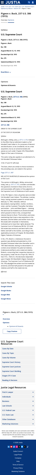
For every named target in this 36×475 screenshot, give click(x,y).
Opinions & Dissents (8, 85)
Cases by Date (7, 348)
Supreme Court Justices (11, 367)
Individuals (6, 397)
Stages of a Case (9, 376)
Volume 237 (17, 8)
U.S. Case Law (16, 6)
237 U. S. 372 (23, 140)
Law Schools (7, 406)
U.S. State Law (7, 415)
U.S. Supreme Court (28, 6)
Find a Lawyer (7, 392)
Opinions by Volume (7, 8)
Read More (5, 72)
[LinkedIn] (9, 447)
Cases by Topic (8, 353)
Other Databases (9, 419)
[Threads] (19, 447)
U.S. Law (8, 6)
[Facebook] (14, 447)
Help (18, 461)
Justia (2, 6)
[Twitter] (25, 447)
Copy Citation (12, 331)
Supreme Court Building (11, 371)
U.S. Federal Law (8, 410)
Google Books (6, 291)
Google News (6, 299)
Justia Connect (18, 451)
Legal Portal (18, 454)
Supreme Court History (11, 362)
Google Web (5, 295)
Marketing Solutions (10, 424)
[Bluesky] (22, 447)
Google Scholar (6, 286)
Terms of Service (18, 465)
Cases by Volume (9, 357)
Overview (4, 20)
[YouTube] (11, 447)
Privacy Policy (18, 468)
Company (18, 458)
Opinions (11, 20)
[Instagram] (17, 447)
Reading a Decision (9, 380)
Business (5, 401)
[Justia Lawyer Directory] (27, 447)
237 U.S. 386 (17, 97)
